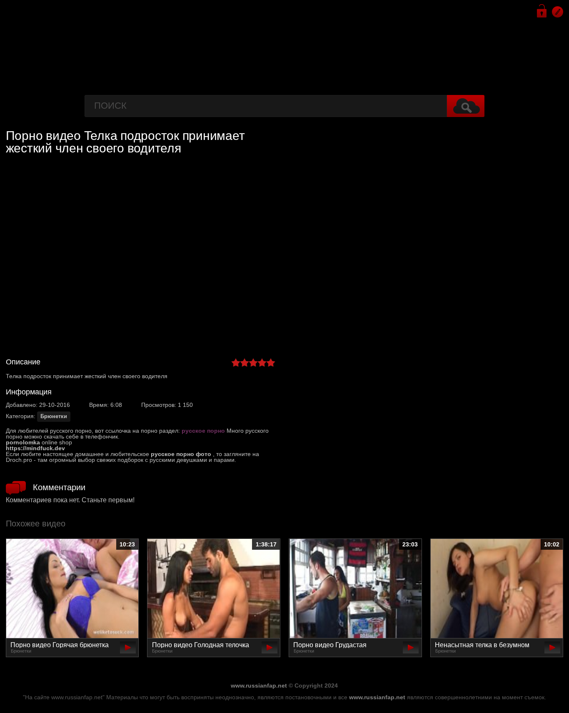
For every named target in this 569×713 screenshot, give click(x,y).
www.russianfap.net (259, 685)
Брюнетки (53, 416)
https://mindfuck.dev (35, 448)
